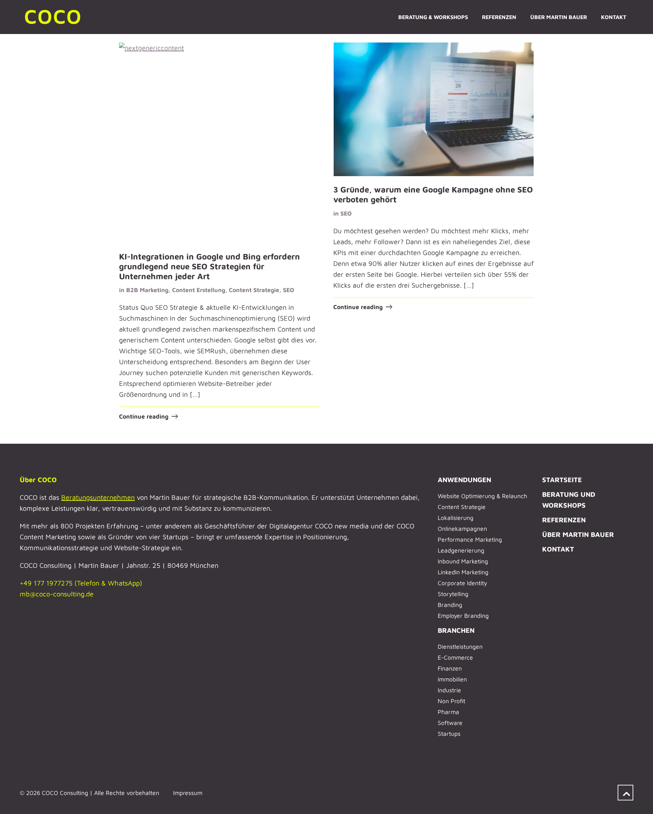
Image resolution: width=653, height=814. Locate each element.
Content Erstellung (198, 289)
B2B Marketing (147, 289)
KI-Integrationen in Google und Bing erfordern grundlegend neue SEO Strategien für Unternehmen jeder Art (209, 266)
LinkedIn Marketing (463, 572)
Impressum (187, 792)
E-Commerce (455, 657)
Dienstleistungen (460, 646)
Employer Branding (463, 615)
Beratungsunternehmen (98, 497)
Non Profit (451, 701)
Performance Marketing (470, 539)
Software (450, 722)
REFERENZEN (564, 520)
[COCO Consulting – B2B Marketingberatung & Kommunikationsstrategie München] (54, 17)
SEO (288, 289)
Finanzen (450, 668)
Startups (449, 733)
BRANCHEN (456, 630)
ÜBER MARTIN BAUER (578, 534)
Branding (450, 604)
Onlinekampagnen (462, 528)
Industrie (449, 690)
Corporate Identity (462, 583)
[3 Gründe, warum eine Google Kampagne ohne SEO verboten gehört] (434, 109)
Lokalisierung (455, 517)
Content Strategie (254, 289)
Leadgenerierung (461, 550)
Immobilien (452, 679)
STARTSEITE (562, 480)
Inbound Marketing (463, 561)
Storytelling (453, 593)
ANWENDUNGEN (464, 480)
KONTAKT (558, 549)
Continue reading (143, 416)
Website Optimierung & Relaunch (482, 495)
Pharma (448, 711)
